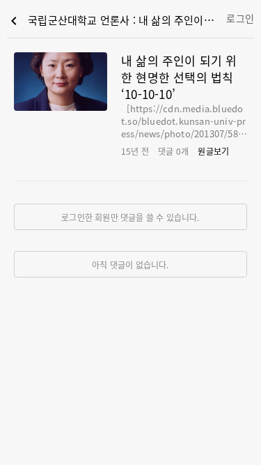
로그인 (240, 18)
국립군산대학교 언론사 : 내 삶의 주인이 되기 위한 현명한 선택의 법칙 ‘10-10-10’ (113, 21)
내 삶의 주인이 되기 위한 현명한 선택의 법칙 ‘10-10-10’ (179, 77)
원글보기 (213, 151)
